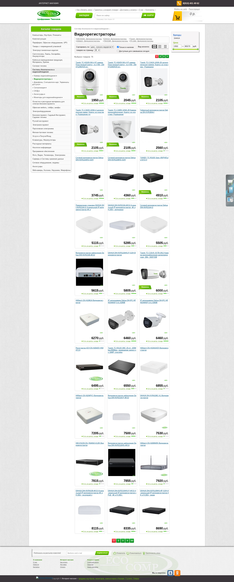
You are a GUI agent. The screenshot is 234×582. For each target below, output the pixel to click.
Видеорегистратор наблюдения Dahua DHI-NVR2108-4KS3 (90, 254)
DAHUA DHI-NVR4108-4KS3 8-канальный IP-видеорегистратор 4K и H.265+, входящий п (90, 493)
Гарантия (90, 564)
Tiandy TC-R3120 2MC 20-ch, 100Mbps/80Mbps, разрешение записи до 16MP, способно (122, 350)
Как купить (63, 562)
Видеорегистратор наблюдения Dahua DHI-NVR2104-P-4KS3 (122, 397)
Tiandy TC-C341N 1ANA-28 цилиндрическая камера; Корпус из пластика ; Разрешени (154, 64)
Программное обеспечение (43, 151)
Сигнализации (39, 88)
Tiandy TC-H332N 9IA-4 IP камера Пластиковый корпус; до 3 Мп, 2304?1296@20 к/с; (90, 64)
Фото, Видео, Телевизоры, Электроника (48, 155)
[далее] (167, 56)
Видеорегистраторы (42, 79)
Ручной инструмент (40, 121)
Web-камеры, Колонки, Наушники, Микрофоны (51, 170)
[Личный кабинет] (230, 202)
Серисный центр (93, 562)
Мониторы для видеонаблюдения (47, 97)
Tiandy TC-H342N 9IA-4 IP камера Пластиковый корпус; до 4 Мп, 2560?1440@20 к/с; (122, 64)
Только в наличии (126, 47)
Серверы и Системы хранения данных (48, 159)
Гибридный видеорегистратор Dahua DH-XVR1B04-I (154, 111)
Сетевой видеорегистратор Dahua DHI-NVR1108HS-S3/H (122, 159)
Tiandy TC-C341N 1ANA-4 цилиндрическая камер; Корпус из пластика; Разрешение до (90, 112)
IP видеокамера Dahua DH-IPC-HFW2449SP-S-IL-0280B (122, 301)
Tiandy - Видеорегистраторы (141, 39)
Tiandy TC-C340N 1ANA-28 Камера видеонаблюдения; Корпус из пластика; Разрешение (122, 112)
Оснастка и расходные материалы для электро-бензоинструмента (48, 103)
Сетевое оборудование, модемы (45, 163)
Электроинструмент (40, 125)
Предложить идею (153, 553)
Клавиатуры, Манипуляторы (44, 140)
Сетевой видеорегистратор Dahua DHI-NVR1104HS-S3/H (89, 159)
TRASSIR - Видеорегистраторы (116, 41)
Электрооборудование (41, 111)
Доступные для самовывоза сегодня (134, 51)
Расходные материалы (41, 144)
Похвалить (120, 553)
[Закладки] (230, 193)
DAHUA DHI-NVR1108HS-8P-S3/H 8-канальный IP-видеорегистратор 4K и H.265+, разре (154, 493)
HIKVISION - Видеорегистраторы (89, 39)
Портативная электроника (43, 129)
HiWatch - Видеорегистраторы (88, 41)
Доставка (63, 564)
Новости (36, 564)
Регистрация (194, 9)
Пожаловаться (135, 553)
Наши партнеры (92, 567)
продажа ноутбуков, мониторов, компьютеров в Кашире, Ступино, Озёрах (109, 579)
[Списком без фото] (165, 46)
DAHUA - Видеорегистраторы (115, 39)
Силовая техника (39, 66)
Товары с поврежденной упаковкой (46, 46)
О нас (141, 10)
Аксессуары (39, 94)
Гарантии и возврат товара (106, 10)
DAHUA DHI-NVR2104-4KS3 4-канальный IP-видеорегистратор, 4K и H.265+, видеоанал (122, 207)
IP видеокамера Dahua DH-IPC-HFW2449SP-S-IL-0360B (154, 301)
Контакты (150, 10)
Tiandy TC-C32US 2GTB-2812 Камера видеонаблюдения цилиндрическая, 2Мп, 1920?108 (154, 255)
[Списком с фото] (160, 46)
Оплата (62, 567)
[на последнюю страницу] (132, 540)
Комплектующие (39, 39)
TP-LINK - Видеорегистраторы (141, 41)
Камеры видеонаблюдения (45, 76)
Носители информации (41, 148)
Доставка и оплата (128, 10)
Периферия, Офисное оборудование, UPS (49, 43)
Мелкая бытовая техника (42, 132)
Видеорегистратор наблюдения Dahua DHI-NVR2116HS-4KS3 (122, 444)
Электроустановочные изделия (45, 50)
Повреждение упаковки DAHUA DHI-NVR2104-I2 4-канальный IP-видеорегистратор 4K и (90, 207)
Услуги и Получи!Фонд (41, 136)
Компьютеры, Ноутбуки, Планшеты (46, 35)
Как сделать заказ (84, 10)
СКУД (36, 91)
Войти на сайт (180, 9)
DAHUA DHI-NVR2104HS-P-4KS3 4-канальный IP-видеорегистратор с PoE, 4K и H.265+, (122, 493)
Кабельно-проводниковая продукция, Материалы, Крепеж (47, 61)
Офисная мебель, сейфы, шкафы (46, 108)
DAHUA (177, 38)
